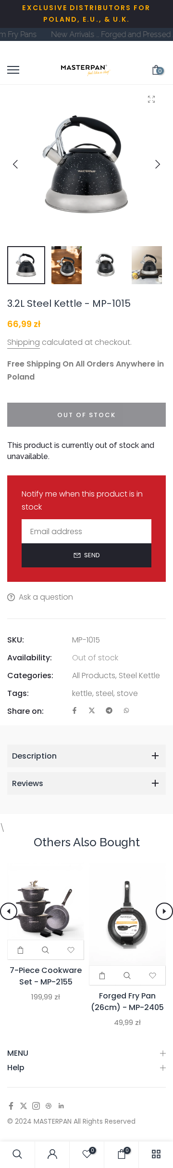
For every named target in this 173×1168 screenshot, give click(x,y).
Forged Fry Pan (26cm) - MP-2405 (127, 1001)
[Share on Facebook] (74, 711)
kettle (82, 693)
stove (127, 693)
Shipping (23, 342)
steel (104, 693)
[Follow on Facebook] (11, 1106)
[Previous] (22, 164)
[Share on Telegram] (109, 711)
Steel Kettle (139, 675)
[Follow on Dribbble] (48, 1106)
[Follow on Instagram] (36, 1106)
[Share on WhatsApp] (126, 711)
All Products (93, 675)
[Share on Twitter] (92, 711)
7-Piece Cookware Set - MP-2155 (46, 976)
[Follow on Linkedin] (61, 1106)
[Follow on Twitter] (23, 1106)
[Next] (150, 164)
